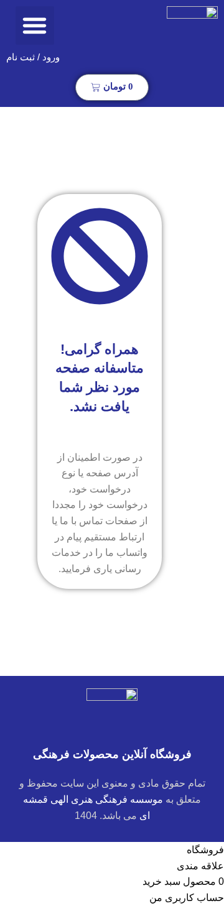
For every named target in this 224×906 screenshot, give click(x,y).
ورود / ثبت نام (33, 57)
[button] (35, 25)
